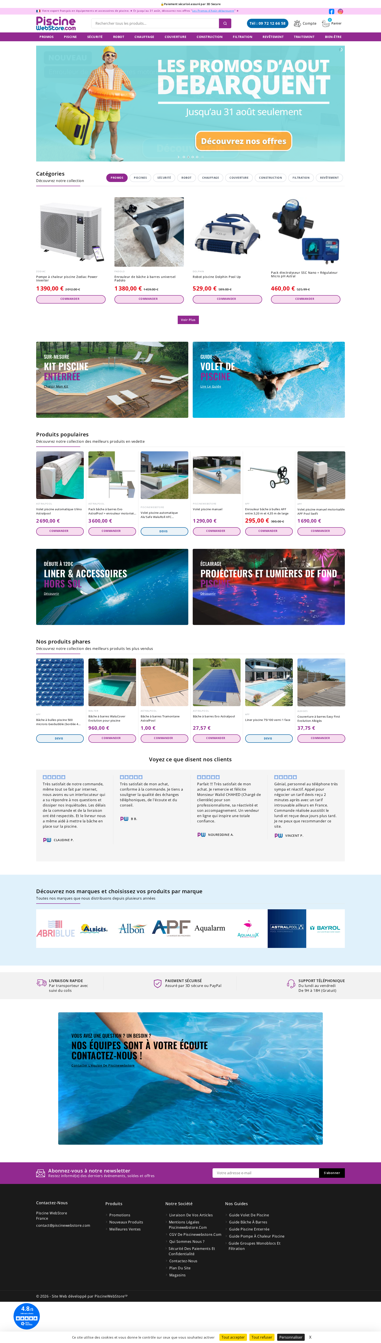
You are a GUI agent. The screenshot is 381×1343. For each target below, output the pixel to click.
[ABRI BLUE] (55, 928)
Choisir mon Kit (56, 386)
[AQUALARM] (209, 928)
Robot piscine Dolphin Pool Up (217, 277)
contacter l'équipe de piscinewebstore (103, 1065)
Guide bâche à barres (248, 1222)
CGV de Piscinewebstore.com (195, 1234)
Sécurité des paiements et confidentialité (192, 1251)
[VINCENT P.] (201, 835)
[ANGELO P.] (278, 851)
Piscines (140, 178)
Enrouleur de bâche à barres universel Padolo (145, 278)
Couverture (239, 178)
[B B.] (47, 818)
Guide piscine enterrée (249, 1229)
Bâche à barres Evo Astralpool (214, 716)
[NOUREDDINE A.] (124, 834)
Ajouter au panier (71, 299)
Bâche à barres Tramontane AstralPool (160, 718)
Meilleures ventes (125, 1229)
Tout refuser (262, 1337)
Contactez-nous (52, 1202)
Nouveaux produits (126, 1222)
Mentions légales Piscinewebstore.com (188, 1225)
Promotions (119, 1215)
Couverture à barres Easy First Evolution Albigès (318, 719)
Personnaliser (291, 1337)
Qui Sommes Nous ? (187, 1241)
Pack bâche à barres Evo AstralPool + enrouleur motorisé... (112, 511)
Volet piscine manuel (207, 509)
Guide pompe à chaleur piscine (257, 1236)
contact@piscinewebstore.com (63, 1225)
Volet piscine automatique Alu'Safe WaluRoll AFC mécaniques (159, 515)
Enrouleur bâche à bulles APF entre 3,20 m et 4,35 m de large (267, 511)
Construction (270, 178)
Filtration (301, 178)
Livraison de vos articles (191, 1215)
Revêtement (329, 178)
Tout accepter (233, 1337)
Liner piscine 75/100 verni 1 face (267, 720)
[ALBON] (132, 928)
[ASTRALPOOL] (287, 928)
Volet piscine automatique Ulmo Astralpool (59, 511)
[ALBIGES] (94, 928)
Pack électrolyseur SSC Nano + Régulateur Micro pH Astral (304, 274)
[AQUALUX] (248, 928)
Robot (186, 178)
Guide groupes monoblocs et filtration (254, 1246)
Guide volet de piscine (249, 1215)
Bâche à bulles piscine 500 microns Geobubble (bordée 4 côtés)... (57, 722)
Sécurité (164, 178)
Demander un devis (164, 531)
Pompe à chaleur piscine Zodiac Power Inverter (66, 278)
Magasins (177, 1275)
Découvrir (51, 593)
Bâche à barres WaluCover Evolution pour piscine (106, 718)
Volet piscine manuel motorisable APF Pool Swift (321, 511)
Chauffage (210, 178)
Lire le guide (210, 386)
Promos (117, 178)
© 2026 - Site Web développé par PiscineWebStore (82, 1296)
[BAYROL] (325, 928)
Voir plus (188, 320)
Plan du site (180, 1268)
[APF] (171, 928)
